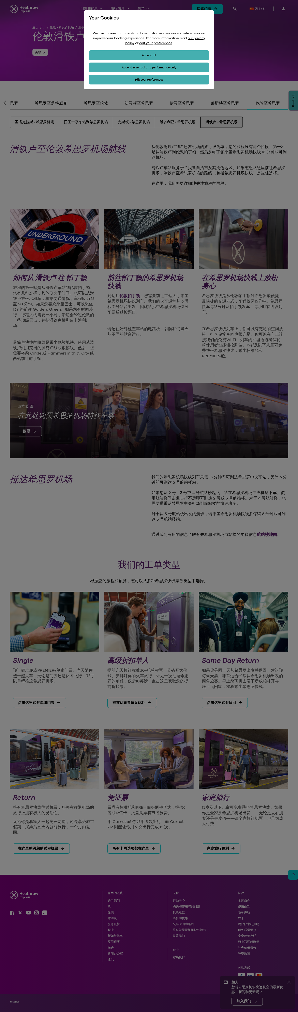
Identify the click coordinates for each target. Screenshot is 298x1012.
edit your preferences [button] (155, 43)
